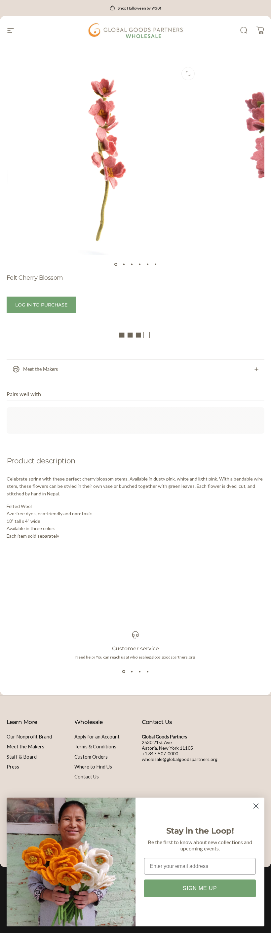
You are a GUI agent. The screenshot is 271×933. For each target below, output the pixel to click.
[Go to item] (116, 264)
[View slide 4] (147, 671)
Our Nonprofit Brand (29, 736)
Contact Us (86, 776)
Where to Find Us (93, 767)
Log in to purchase (41, 305)
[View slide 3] (139, 671)
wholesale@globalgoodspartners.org (179, 759)
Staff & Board (22, 757)
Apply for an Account (97, 736)
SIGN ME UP (200, 888)
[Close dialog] (256, 806)
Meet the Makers (25, 746)
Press (13, 767)
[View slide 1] (124, 671)
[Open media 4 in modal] (188, 73)
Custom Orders (91, 757)
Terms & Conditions (95, 746)
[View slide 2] (132, 671)
